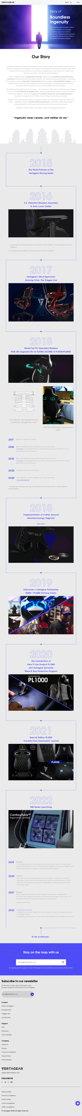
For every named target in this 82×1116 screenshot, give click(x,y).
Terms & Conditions (9, 1052)
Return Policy (6, 1056)
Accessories (6, 1017)
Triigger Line (6, 1014)
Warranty (5, 1031)
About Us (5, 1045)
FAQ (3, 1027)
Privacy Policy (6, 1092)
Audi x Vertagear (8, 1006)
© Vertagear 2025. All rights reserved (15, 1111)
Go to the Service (23, 480)
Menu (67, 2)
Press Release (7, 1060)
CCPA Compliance (8, 1103)
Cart (78, 2)
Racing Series (6, 1010)
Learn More (41, 524)
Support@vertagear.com (11, 1073)
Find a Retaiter (7, 1035)
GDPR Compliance (8, 1107)
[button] (78, 1103)
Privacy (4, 1048)
